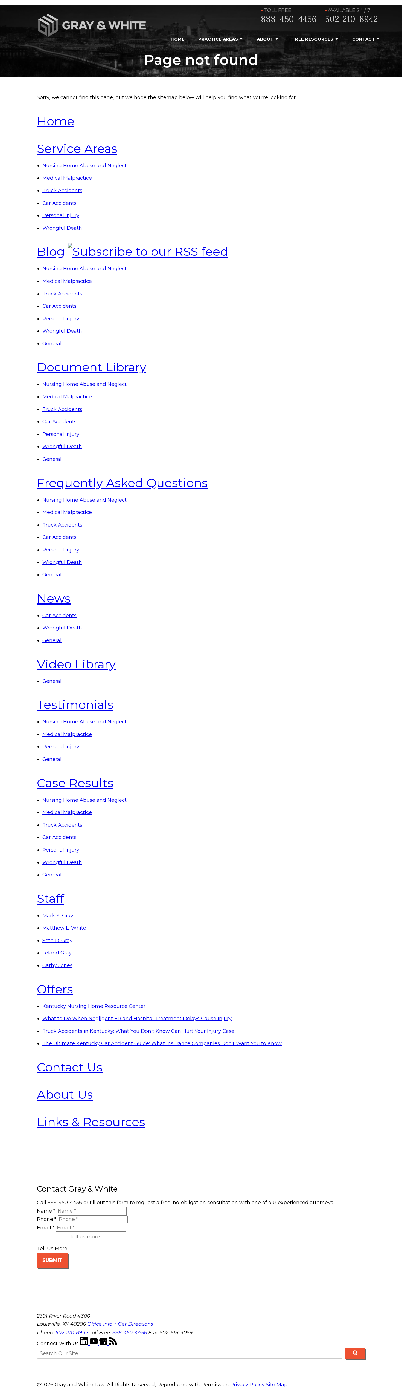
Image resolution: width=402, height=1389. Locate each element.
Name (46, 1211)
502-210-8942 (351, 19)
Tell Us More (52, 1249)
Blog (51, 251)
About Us (65, 1094)
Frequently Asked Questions (122, 482)
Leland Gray (57, 953)
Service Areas (77, 148)
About (265, 39)
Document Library (91, 367)
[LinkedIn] (85, 1344)
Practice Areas (218, 39)
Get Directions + (137, 1324)
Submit (52, 1260)
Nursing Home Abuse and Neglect (84, 166)
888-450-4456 (289, 19)
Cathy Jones (57, 965)
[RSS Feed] (113, 1344)
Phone (46, 1219)
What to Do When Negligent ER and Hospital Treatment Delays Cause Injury (137, 1019)
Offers (55, 989)
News (54, 598)
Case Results (75, 782)
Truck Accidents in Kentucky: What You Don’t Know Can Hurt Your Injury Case (138, 1031)
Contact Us (70, 1067)
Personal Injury (60, 215)
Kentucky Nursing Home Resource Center (93, 1006)
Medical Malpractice (67, 178)
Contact (363, 39)
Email (45, 1228)
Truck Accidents (62, 191)
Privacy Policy (247, 1385)
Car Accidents (59, 203)
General (52, 344)
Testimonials (75, 704)
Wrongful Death (62, 228)
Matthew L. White (64, 928)
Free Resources (312, 39)
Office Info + (101, 1324)
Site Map (276, 1385)
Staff (50, 898)
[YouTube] (94, 1344)
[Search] (355, 1353)
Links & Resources (91, 1121)
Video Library (76, 664)
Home (178, 39)
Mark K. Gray (57, 916)
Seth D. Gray (57, 940)
